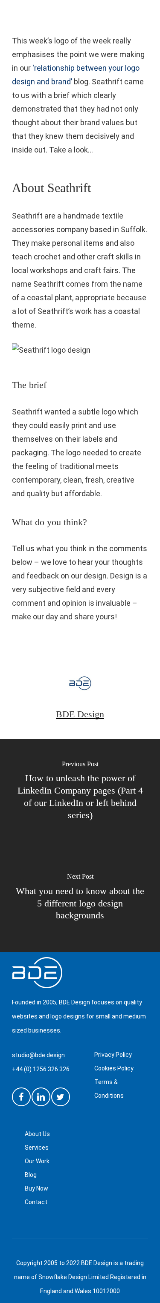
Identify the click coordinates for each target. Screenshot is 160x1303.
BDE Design (80, 714)
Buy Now (36, 1188)
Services (37, 1147)
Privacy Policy (113, 1054)
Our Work (37, 1161)
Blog (31, 1174)
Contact (36, 1202)
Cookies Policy (114, 1068)
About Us (37, 1133)
